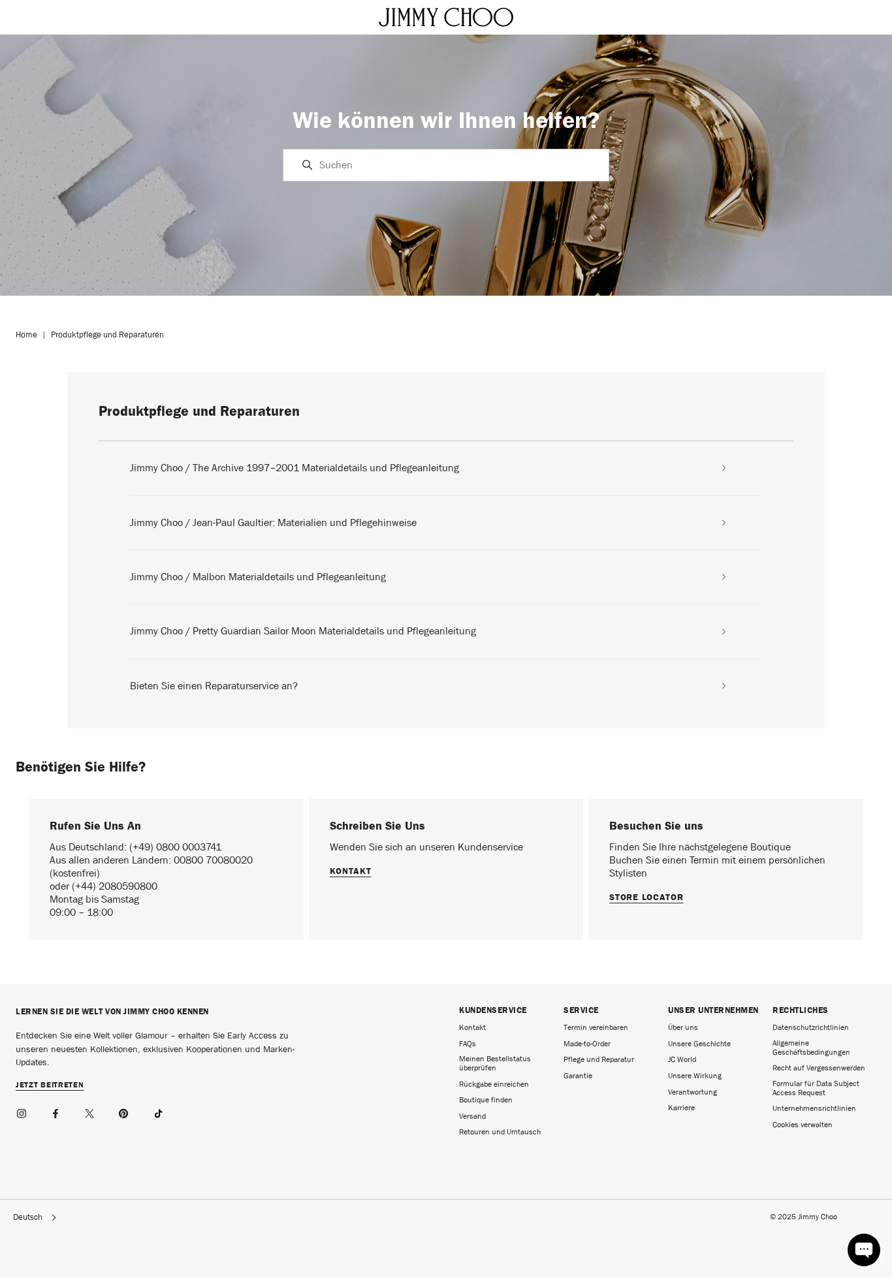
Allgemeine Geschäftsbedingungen (811, 1047)
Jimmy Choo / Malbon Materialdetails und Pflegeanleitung (258, 577)
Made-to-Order (587, 1043)
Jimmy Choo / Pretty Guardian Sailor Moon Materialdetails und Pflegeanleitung (303, 631)
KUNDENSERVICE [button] (493, 1010)
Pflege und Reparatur (599, 1059)
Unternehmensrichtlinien (814, 1108)
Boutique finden (486, 1100)
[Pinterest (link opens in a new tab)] (124, 1111)
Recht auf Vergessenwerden (819, 1068)
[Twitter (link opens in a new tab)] (90, 1111)
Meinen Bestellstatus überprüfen (495, 1063)
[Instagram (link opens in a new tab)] (22, 1111)
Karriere (681, 1107)
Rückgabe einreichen (494, 1084)
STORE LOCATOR (646, 897)
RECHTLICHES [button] (801, 1010)
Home (26, 334)
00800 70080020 (213, 860)
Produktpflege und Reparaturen (107, 334)
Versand (472, 1116)
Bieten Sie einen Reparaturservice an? (214, 686)
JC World (682, 1059)
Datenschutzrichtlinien (811, 1027)
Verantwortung (692, 1092)
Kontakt (351, 871)
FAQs (467, 1043)
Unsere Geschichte (699, 1043)
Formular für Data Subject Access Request (816, 1088)
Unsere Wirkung (695, 1075)
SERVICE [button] (581, 1010)
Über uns (683, 1027)
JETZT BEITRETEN (50, 1085)
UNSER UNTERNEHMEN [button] (713, 1010)
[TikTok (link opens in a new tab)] (158, 1111)
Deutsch (27, 1218)
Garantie (578, 1075)
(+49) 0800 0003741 (175, 847)
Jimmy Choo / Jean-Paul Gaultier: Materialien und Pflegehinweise (273, 523)
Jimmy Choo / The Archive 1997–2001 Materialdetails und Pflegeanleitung (294, 468)
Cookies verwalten (803, 1124)
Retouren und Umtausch (500, 1132)
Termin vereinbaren (596, 1027)
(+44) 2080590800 (114, 886)
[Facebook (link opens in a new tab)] (56, 1111)
